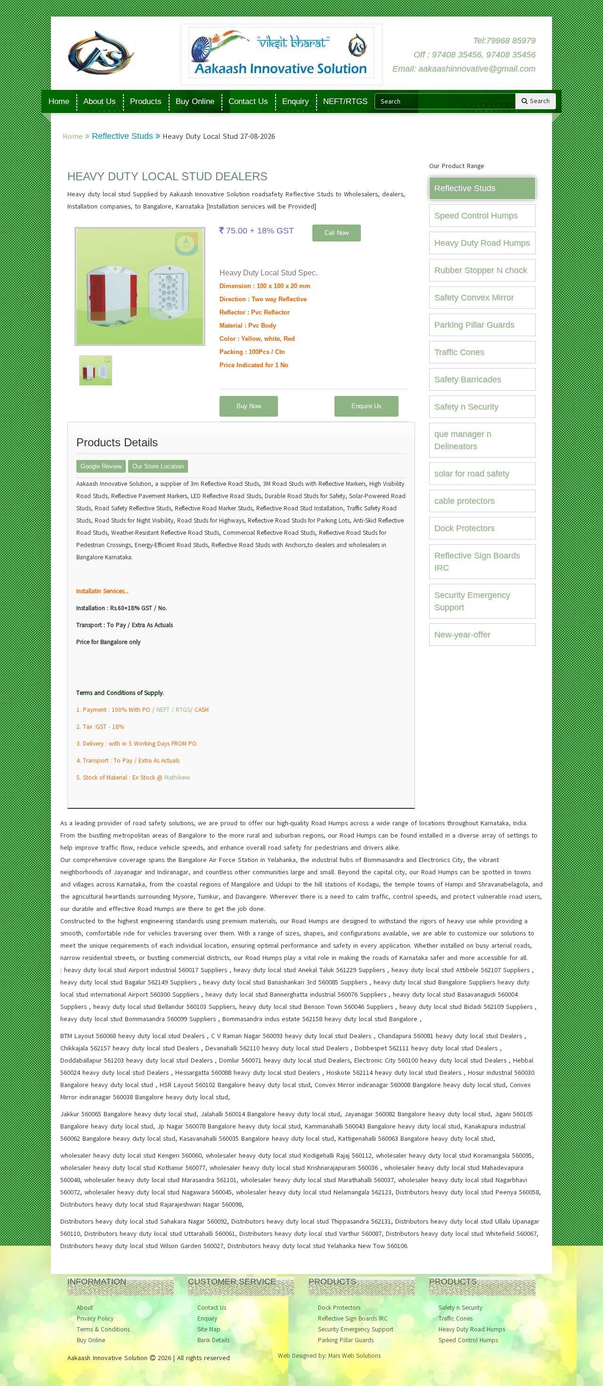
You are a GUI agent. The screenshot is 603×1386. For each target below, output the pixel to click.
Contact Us (248, 101)
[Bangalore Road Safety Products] (120, 52)
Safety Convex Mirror (474, 297)
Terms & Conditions (103, 1329)
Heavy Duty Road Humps (482, 243)
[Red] (95, 370)
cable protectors (464, 501)
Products (146, 101)
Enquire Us (366, 406)
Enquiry (295, 101)
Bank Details (213, 1340)
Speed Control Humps (476, 215)
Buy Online (195, 101)
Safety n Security (466, 406)
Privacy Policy (95, 1318)
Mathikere (177, 778)
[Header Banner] (281, 52)
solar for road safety (471, 473)
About (85, 1308)
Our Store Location (158, 466)
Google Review (101, 466)
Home (59, 101)
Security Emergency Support (472, 601)
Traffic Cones (459, 352)
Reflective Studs (123, 136)
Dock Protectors (464, 528)
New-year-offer (462, 634)
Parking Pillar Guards (474, 325)
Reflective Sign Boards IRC (477, 561)
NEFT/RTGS (345, 101)
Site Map (208, 1329)
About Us (99, 101)
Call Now (337, 232)
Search (539, 101)
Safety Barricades (467, 379)
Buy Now (248, 406)
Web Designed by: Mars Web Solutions (329, 1356)
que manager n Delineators (462, 440)
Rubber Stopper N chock (480, 270)
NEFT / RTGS (173, 710)
